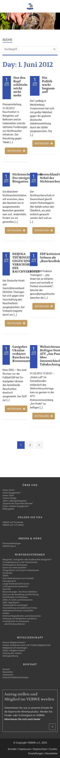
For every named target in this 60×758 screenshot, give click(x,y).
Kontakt (12, 749)
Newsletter (51, 753)
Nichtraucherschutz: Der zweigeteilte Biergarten (27, 178)
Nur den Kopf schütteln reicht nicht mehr (20, 86)
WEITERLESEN (14, 151)
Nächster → (39, 445)
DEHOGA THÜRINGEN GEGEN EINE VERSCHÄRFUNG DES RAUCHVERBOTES (26, 263)
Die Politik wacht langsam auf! (48, 85)
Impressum (24, 749)
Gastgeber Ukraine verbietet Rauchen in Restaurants (21, 354)
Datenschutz (40, 749)
